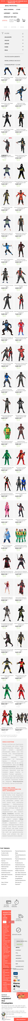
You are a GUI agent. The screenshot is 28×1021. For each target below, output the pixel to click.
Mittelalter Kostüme (20, 874)
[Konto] (18, 20)
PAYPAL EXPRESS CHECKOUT (12, 60)
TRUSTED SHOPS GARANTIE (12, 56)
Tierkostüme (4, 863)
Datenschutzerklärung (9, 968)
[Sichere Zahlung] (8, 902)
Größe (7, 43)
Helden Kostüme (19, 870)
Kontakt (18, 950)
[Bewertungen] (18, 930)
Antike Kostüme (5, 872)
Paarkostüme (5, 855)
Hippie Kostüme (19, 868)
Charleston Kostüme (7, 870)
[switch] (3, 1019)
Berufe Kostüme (5, 864)
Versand (18, 955)
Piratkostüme (19, 863)
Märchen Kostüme (20, 866)
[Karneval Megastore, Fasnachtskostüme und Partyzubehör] (4, 20)
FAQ (17, 953)
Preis (6, 50)
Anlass (7, 40)
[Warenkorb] (24, 20)
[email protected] (11, 5)
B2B (17, 963)
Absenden (12, 922)
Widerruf (18, 958)
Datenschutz (20, 966)
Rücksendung (20, 961)
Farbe (6, 47)
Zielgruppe (8, 37)
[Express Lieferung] (21, 916)
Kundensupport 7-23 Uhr (12, 64)
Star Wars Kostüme (20, 872)
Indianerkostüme (19, 864)
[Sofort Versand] (16, 902)
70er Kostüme (19, 876)
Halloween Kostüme (6, 874)
